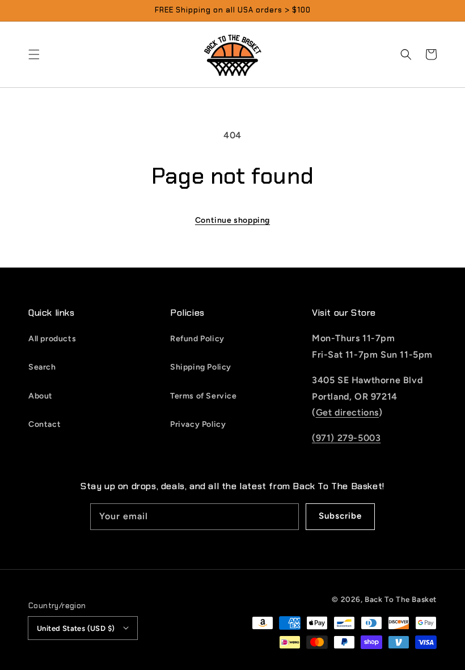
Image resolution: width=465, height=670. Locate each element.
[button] (34, 54)
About (40, 396)
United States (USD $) (76, 628)
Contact (44, 424)
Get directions (347, 412)
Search (42, 367)
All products (52, 339)
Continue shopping (232, 220)
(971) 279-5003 (346, 437)
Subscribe (340, 516)
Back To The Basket (401, 599)
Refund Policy (197, 339)
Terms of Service (203, 396)
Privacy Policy (198, 424)
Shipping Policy (200, 367)
